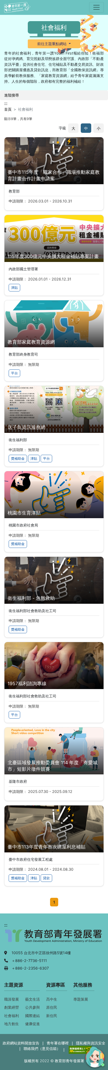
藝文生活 (32, 999)
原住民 (51, 1007)
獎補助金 (18, 459)
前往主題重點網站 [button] (52, 43)
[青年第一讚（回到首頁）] (17, 7)
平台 (14, 373)
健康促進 (32, 1023)
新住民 (51, 1015)
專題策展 (80, 999)
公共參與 (32, 1007)
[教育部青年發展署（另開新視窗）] (54, 938)
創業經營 (11, 1007)
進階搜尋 (11, 95)
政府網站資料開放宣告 (21, 1043)
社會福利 (11, 1015)
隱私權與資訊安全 (90, 1043)
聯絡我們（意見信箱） (42, 1048)
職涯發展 (11, 999)
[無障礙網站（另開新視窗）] (80, 1049)
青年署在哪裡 (58, 1043)
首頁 (8, 109)
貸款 (46, 878)
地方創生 (11, 1023)
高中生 (51, 999)
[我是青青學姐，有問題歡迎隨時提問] (94, 1056)
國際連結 (32, 1015)
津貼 (14, 288)
